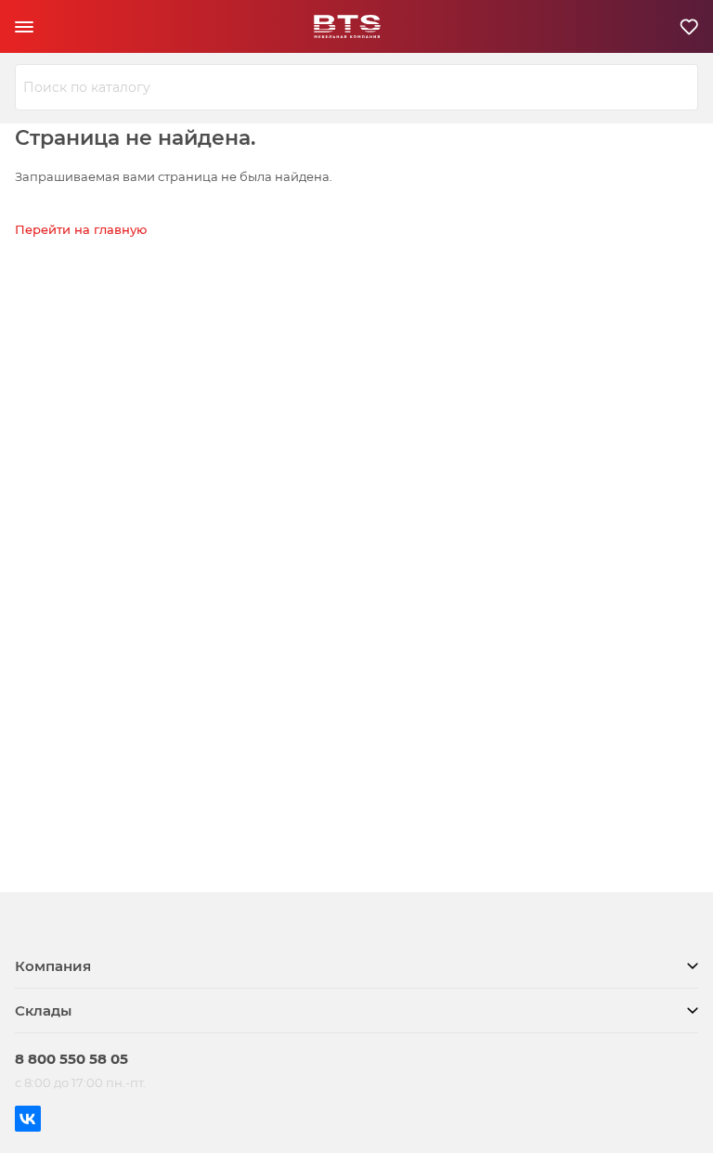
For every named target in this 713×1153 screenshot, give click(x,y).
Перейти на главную (81, 229)
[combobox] (356, 87)
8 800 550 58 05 (71, 1059)
